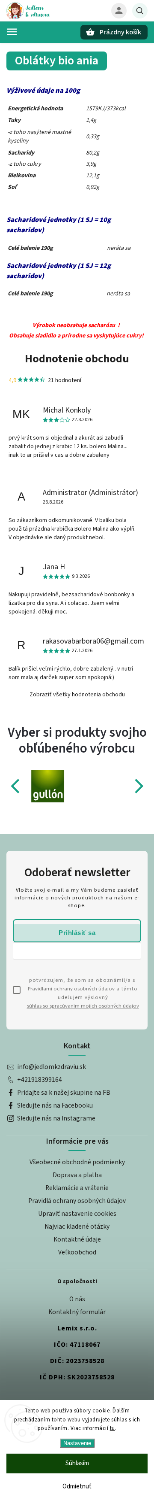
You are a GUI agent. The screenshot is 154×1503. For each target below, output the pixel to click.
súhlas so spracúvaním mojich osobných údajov (83, 1006)
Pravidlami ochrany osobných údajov (71, 989)
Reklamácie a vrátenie (77, 1188)
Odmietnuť (77, 1486)
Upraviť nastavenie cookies (77, 1213)
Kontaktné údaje (77, 1239)
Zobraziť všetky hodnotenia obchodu (77, 694)
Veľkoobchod (77, 1252)
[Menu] (12, 31)
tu (112, 1428)
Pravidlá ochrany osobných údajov (77, 1200)
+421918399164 (39, 1079)
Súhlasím (77, 1463)
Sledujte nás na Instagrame (56, 1118)
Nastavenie (77, 1443)
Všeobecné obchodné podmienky (77, 1162)
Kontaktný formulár (77, 1312)
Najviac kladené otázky (77, 1226)
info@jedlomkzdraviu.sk (51, 1067)
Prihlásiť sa (77, 932)
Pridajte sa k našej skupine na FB (63, 1092)
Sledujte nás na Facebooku (55, 1105)
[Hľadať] (140, 10)
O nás (77, 1299)
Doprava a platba (77, 1175)
